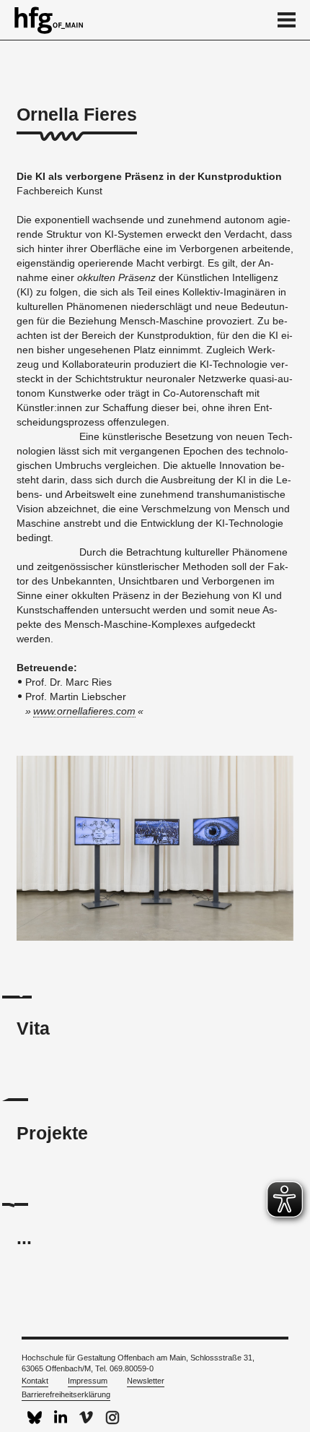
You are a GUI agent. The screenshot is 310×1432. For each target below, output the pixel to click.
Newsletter (145, 1380)
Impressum (87, 1380)
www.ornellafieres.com (84, 711)
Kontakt (35, 1380)
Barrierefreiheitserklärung (66, 1394)
